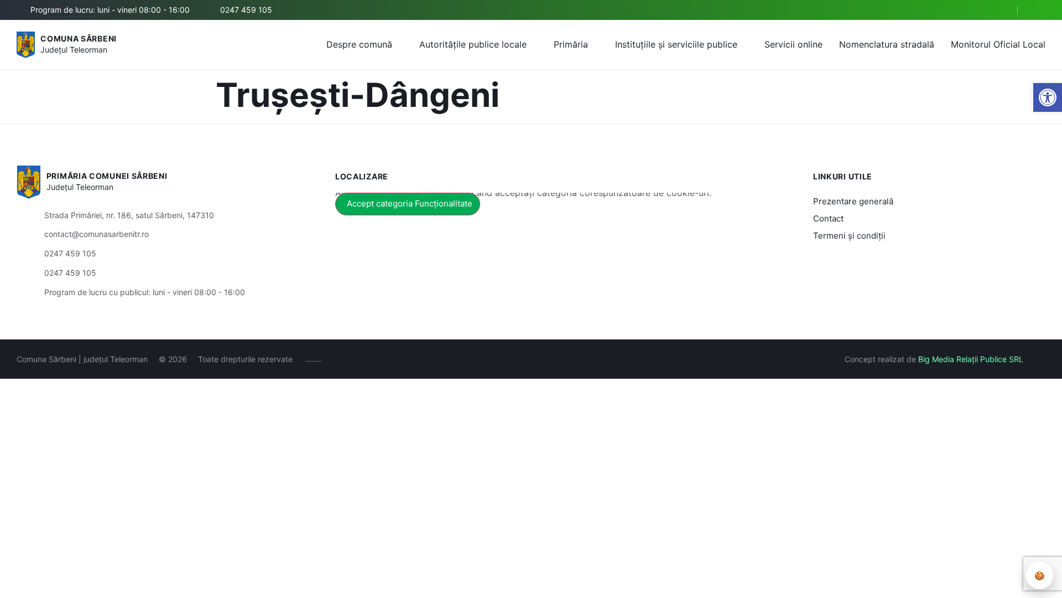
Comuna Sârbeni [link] (78, 38)
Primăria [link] (571, 44)
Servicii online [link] (793, 44)
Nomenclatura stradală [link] (886, 44)
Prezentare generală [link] (853, 201)
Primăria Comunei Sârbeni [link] (107, 176)
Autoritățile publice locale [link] (473, 44)
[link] (1047, 97)
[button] (999, 10)
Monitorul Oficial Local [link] (998, 44)
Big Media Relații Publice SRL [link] (970, 359)
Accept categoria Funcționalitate (409, 203)
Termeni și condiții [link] (849, 235)
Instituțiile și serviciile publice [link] (676, 44)
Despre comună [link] (359, 44)
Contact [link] (828, 218)
